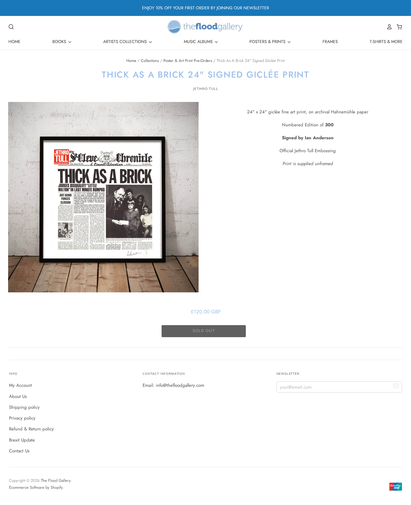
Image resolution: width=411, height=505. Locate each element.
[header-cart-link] (397, 27)
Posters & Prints (268, 41)
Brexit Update (22, 440)
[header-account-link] (387, 27)
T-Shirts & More (386, 41)
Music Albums (199, 41)
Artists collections (125, 41)
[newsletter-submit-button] (396, 387)
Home (14, 41)
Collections (150, 60)
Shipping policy (24, 407)
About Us (18, 396)
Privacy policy (22, 418)
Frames (330, 41)
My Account (20, 385)
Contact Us (19, 451)
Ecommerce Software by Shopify (36, 487)
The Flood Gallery (55, 480)
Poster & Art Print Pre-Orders (187, 60)
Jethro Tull (205, 89)
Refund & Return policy (31, 429)
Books (59, 41)
